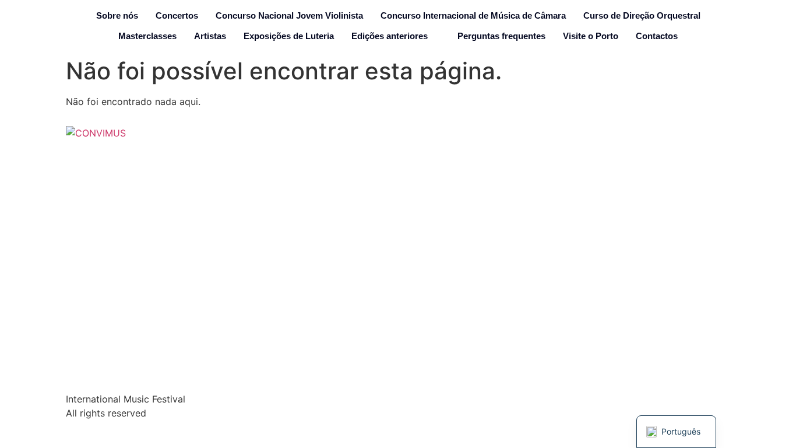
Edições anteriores (389, 36)
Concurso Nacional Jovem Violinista (289, 15)
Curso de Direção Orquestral (641, 15)
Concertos (177, 15)
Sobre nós (117, 15)
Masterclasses (147, 36)
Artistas (210, 36)
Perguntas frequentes (501, 36)
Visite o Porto (590, 36)
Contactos (657, 36)
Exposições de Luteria (289, 36)
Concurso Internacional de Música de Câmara (473, 15)
